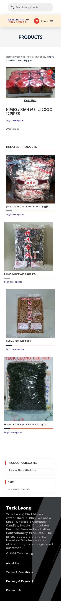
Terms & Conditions (19, 572)
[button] (50, 72)
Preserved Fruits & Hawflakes (29, 56)
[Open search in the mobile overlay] (30, 7)
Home (9, 56)
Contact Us (13, 590)
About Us (12, 563)
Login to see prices (15, 120)
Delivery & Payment (19, 581)
